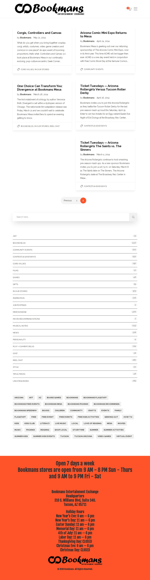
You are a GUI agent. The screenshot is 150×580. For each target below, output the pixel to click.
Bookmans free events (27, 404)
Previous (68, 200)
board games (54, 397)
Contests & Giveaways (95, 126)
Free (33, 417)
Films (15, 270)
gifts (15, 284)
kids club (29, 423)
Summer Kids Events (44, 436)
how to (128, 417)
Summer (94, 430)
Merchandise (20, 312)
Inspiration (18, 298)
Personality (19, 339)
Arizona (19, 397)
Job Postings (19, 305)
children (60, 410)
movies (121, 423)
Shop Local (61, 430)
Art (15, 236)
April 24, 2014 (103, 41)
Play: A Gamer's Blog (23, 346)
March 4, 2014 (103, 154)
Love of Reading (92, 423)
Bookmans (26, 37)
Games (16, 277)
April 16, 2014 (103, 98)
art (31, 397)
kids (17, 423)
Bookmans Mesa (53, 404)
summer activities (113, 430)
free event (48, 417)
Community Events (93, 69)
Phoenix (30, 430)
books (45, 410)
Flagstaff (20, 417)
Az (40, 397)
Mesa (109, 423)
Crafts (92, 410)
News (16, 333)
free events (65, 417)
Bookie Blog (27, 126)
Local (75, 423)
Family (118, 410)
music (18, 430)
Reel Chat (55, 126)
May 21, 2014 (40, 37)
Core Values (27, 69)
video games (104, 436)
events (105, 410)
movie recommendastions (26, 319)
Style (16, 367)
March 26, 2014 (41, 94)
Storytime (78, 430)
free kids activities (88, 417)
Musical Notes (20, 326)
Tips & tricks (19, 374)
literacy (45, 423)
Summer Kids (21, 436)
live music (60, 423)
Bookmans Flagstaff (95, 397)
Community (76, 410)
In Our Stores (42, 69)
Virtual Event (124, 436)
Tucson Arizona (83, 436)
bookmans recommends (106, 404)
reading (44, 430)
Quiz (15, 353)
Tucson (64, 436)
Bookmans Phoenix (78, 404)
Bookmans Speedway (26, 410)
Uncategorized (21, 381)
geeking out (111, 417)
